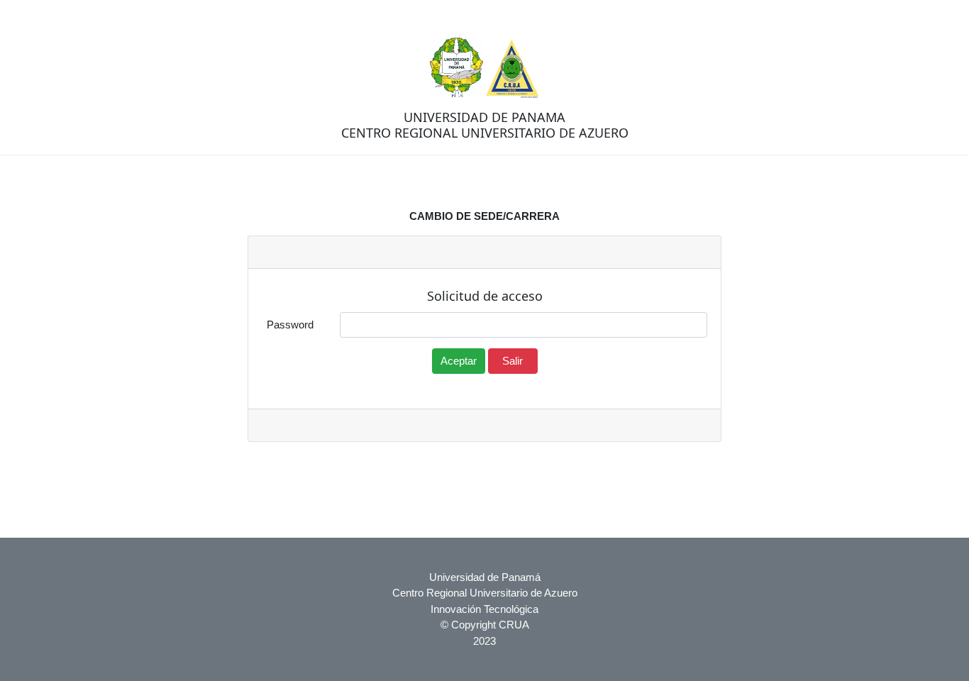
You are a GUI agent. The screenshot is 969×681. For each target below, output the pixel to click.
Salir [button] (512, 361)
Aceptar (459, 361)
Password (290, 325)
